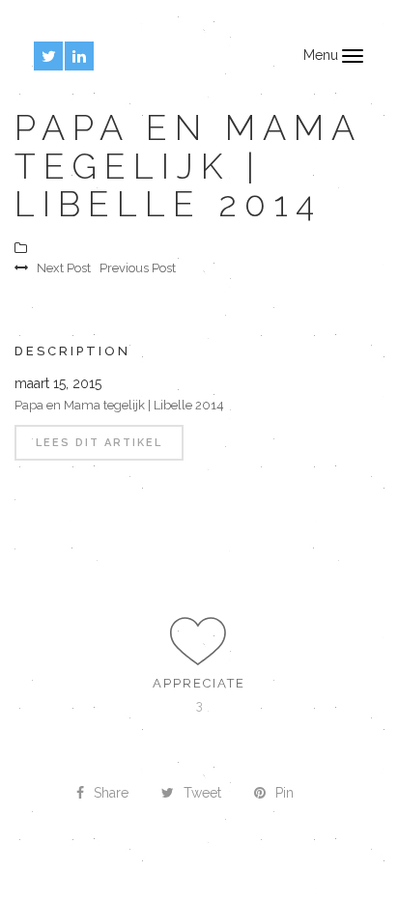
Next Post (64, 268)
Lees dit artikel (99, 442)
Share (111, 793)
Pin (284, 793)
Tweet (202, 793)
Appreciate (199, 683)
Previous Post (138, 268)
